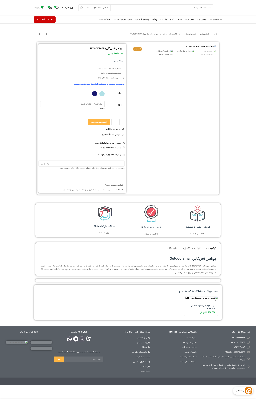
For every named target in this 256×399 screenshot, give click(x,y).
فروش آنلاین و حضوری (197, 227)
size (120, 105)
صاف (102, 108)
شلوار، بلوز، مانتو (169, 34)
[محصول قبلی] (46, 34)
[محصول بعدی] (39, 34)
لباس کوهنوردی (188, 34)
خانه (215, 34)
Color (119, 93)
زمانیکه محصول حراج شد (110, 147)
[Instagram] (82, 339)
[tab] (211, 248)
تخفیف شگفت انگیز (45, 19)
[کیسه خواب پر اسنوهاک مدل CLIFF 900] (201, 299)
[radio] (102, 93)
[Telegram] (75, 339)
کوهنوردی (204, 34)
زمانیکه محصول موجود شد (110, 154)
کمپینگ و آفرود (94, 189)
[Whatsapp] (69, 339)
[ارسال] (59, 359)
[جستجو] (81, 7)
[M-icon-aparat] (88, 339)
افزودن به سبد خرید (99, 122)
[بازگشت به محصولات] (43, 34)
